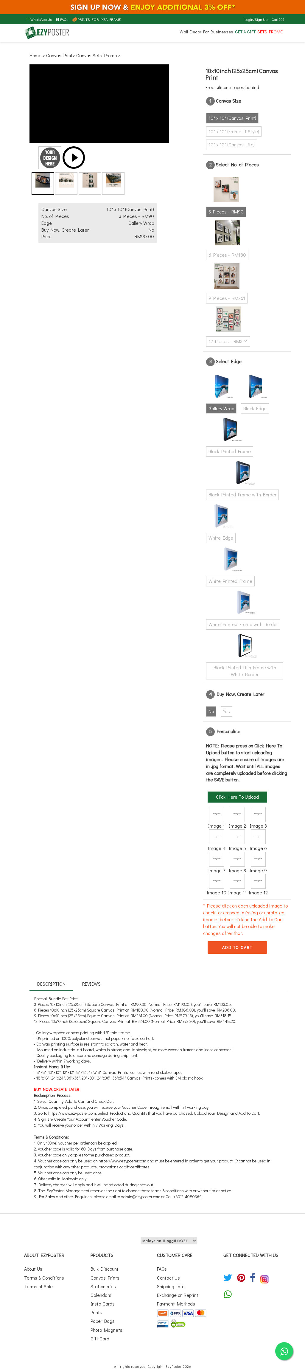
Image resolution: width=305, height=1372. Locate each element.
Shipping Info (170, 1286)
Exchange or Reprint (177, 1295)
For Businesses (218, 32)
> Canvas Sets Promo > (96, 55)
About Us (33, 1269)
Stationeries (103, 1286)
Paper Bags (103, 1321)
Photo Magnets (106, 1330)
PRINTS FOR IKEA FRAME (99, 19)
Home (36, 55)
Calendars (101, 1295)
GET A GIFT (245, 32)
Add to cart (237, 947)
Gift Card (100, 1338)
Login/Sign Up (256, 19)
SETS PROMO (270, 32)
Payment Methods (176, 1303)
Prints (96, 1312)
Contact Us (168, 1278)
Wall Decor (190, 32)
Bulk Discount (105, 1269)
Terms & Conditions (44, 1278)
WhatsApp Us (40, 19)
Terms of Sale (38, 1286)
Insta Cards (103, 1303)
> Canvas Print (58, 55)
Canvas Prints (105, 1278)
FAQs (64, 19)
